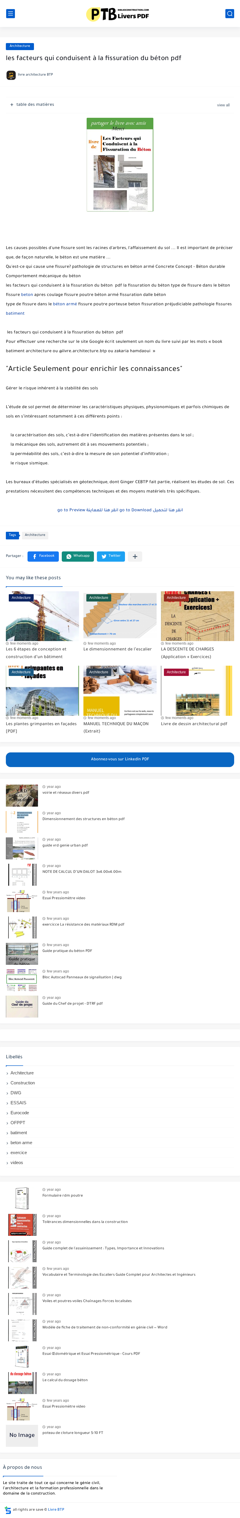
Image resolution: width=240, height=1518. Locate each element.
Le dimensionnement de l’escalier (117, 650)
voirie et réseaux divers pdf (65, 793)
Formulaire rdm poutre (62, 1196)
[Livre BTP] (120, 13)
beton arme (21, 1142)
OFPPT (18, 1122)
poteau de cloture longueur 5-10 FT (72, 1433)
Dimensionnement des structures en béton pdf (83, 819)
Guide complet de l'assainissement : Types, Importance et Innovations (103, 1249)
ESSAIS (18, 1102)
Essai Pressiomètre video (63, 899)
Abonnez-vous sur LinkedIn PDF (120, 759)
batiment (15, 314)
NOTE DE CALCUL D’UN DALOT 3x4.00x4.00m (81, 872)
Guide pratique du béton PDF (67, 951)
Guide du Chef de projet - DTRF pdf (72, 1004)
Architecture (20, 46)
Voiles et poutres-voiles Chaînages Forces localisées (87, 1301)
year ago (54, 787)
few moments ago (24, 643)
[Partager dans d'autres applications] (135, 556)
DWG (16, 1092)
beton (27, 295)
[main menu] (10, 13)
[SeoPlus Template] (7, 1510)
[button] (43, 556)
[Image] (22, 796)
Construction (23, 1082)
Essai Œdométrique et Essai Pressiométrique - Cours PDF (91, 1354)
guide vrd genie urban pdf (65, 846)
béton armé (65, 304)
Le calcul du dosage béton (65, 1381)
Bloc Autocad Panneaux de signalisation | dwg (82, 978)
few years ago (58, 892)
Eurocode (20, 1112)
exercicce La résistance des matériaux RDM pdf (83, 925)
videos (17, 1162)
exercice (19, 1152)
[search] (229, 13)
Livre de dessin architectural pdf (194, 724)
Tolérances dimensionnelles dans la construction (85, 1222)
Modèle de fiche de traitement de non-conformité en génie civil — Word (104, 1328)
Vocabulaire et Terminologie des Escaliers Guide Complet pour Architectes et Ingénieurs (119, 1275)
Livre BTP (56, 1510)
